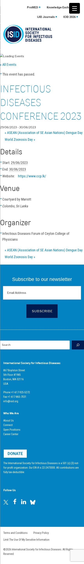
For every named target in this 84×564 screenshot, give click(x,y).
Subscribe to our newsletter (42, 279)
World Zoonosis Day (20, 139)
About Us (8, 420)
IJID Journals (46, 16)
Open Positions (11, 429)
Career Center (10, 434)
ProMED (32, 7)
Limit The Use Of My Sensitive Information (26, 539)
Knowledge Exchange (61, 7)
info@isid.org (10, 401)
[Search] (78, 345)
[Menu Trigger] (74, 8)
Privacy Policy (41, 532)
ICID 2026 (69, 16)
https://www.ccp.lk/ (32, 176)
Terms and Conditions (15, 532)
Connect (8, 425)
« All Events (8, 64)
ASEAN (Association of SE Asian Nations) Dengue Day (44, 133)
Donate (15, 453)
